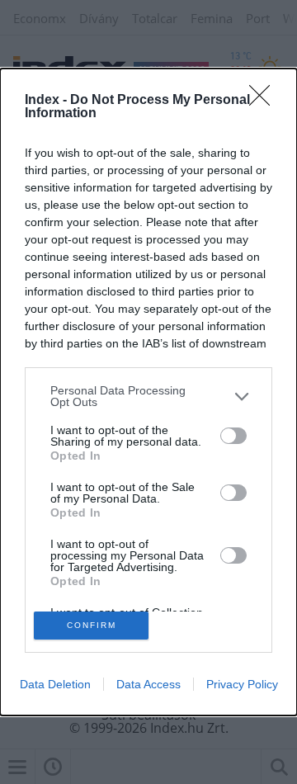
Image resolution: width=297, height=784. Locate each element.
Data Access (148, 684)
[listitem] (148, 396)
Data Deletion (55, 684)
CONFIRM (91, 625)
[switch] (233, 435)
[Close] (264, 100)
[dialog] (148, 392)
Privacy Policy (242, 684)
